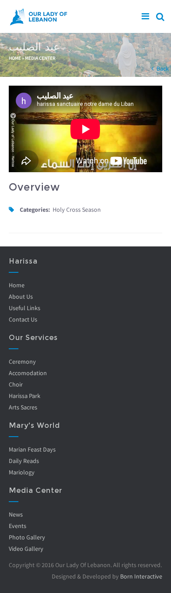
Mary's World (34, 425)
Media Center (40, 58)
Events (17, 526)
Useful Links (24, 308)
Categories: (35, 209)
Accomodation (28, 373)
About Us (21, 296)
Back (163, 68)
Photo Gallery (27, 537)
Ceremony (22, 361)
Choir (16, 384)
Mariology (22, 472)
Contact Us (23, 319)
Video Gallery (26, 549)
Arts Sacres (23, 407)
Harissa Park (24, 396)
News (16, 514)
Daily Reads (24, 461)
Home (15, 58)
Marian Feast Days (32, 449)
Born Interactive (141, 576)
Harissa (23, 261)
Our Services (33, 337)
